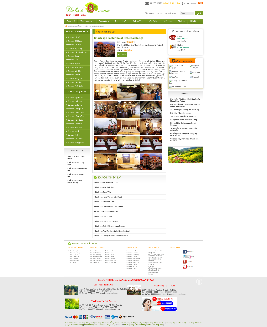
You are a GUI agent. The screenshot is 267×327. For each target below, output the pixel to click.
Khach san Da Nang (132, 254)
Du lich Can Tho (110, 258)
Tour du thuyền (121, 21)
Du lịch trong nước (97, 247)
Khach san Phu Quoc (132, 262)
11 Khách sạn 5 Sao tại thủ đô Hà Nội (184, 110)
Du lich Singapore (74, 256)
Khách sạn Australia (74, 127)
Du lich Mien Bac (95, 251)
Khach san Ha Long (132, 253)
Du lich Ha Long (110, 251)
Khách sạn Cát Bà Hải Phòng (77, 52)
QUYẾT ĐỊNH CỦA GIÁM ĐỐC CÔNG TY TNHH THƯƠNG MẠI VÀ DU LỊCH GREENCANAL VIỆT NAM (156, 257)
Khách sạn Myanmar (74, 97)
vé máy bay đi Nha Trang (176, 322)
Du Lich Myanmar (73, 260)
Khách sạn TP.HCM (73, 44)
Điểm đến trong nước (154, 268)
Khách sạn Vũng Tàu (74, 78)
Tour (177, 77)
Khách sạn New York (74, 138)
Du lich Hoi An (109, 254)
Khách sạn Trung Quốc (75, 112)
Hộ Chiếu (182, 87)
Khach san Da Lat (131, 264)
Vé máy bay (153, 21)
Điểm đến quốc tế (153, 270)
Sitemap (150, 274)
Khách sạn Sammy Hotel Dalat (106, 212)
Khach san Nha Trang (133, 258)
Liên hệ (193, 21)
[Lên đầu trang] (199, 282)
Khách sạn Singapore (74, 108)
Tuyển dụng (151, 252)
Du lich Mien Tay (110, 260)
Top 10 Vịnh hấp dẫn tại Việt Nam (183, 116)
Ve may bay (151, 264)
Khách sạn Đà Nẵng (74, 41)
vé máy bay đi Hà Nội (156, 322)
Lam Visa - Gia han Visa (155, 251)
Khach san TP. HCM (132, 260)
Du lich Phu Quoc (96, 260)
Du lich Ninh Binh (95, 253)
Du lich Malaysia (73, 258)
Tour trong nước (87, 21)
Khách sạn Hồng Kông (75, 116)
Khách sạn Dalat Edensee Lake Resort (109, 226)
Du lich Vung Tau (95, 258)
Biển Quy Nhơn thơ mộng (180, 113)
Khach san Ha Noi (131, 251)
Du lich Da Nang (95, 254)
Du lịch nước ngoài (75, 247)
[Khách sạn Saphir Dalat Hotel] (105, 57)
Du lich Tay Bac (95, 262)
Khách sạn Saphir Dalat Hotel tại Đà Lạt (118, 38)
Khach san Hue (131, 268)
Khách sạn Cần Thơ (73, 82)
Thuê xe (181, 21)
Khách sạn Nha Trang (74, 67)
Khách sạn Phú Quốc (74, 86)
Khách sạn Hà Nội (73, 37)
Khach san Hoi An (131, 256)
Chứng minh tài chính (155, 262)
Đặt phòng (122, 54)
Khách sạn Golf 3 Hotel (103, 216)
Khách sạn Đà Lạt (75, 26)
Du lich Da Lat (109, 256)
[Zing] (188, 258)
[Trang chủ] (66, 26)
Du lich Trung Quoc (74, 251)
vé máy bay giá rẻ (86, 322)
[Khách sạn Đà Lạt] (109, 177)
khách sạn (168, 21)
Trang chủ (71, 21)
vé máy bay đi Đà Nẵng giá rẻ (107, 322)
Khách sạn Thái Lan (74, 101)
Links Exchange (153, 272)
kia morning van (90, 325)
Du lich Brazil (72, 262)
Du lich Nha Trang (96, 256)
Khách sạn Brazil (72, 131)
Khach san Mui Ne (131, 266)
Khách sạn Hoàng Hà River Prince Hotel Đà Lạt (112, 236)
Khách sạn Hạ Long (74, 48)
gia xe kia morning (75, 325)
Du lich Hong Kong (74, 253)
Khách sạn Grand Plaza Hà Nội (74, 181)
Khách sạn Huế (72, 59)
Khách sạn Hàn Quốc (74, 120)
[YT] (188, 268)
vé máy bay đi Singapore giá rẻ (133, 322)
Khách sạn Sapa (72, 56)
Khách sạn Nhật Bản (74, 123)
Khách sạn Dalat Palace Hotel (106, 221)
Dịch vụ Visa (138, 21)
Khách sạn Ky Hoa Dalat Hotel (106, 182)
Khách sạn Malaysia (74, 105)
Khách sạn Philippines (75, 142)
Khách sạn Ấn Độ (73, 135)
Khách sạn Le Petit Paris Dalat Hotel (108, 207)
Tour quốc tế (104, 21)
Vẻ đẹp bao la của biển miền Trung (183, 120)
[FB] (188, 253)
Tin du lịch (185, 93)
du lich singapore (143, 325)
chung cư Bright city (107, 325)
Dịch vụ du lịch (153, 247)
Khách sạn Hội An (73, 63)
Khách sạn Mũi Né (73, 71)
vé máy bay (129, 325)
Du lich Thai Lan (73, 254)
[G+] (188, 263)
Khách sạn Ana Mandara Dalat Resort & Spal (111, 231)
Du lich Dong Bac (110, 262)
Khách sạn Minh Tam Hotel (104, 202)
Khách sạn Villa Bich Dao (104, 187)
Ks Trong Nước (131, 247)
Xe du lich (151, 266)
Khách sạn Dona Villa (102, 192)
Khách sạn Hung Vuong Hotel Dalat (108, 197)
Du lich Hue (109, 253)
